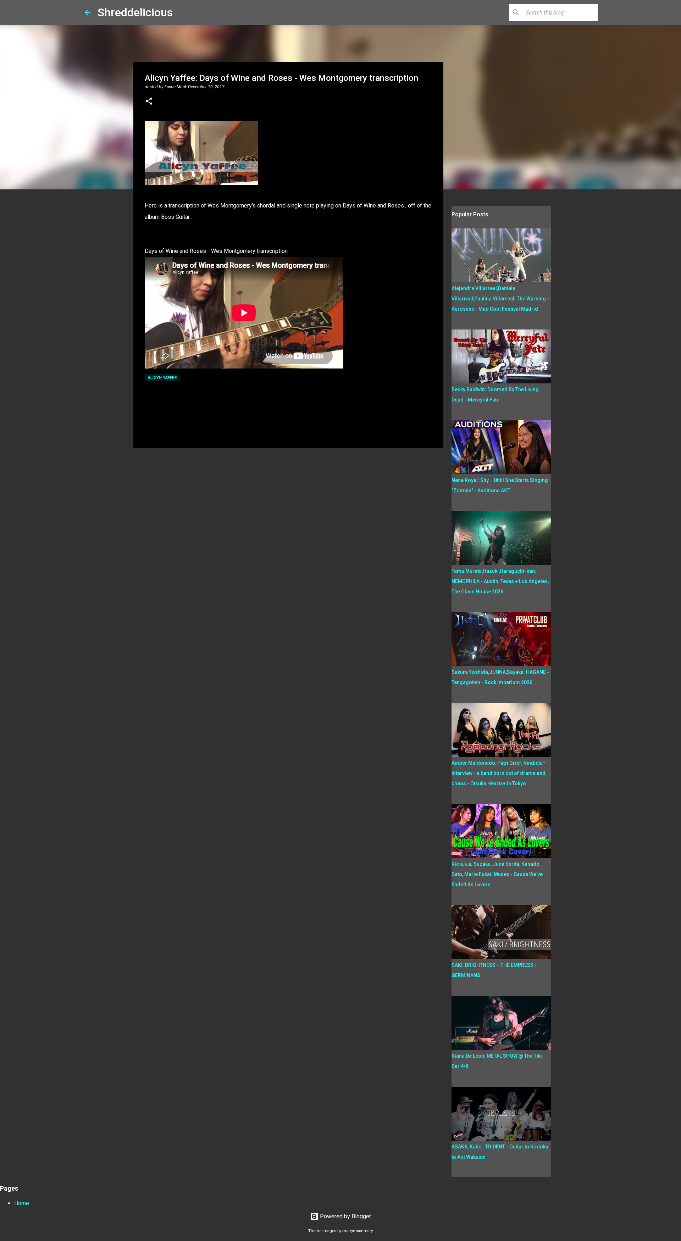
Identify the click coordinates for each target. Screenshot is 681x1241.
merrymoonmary (357, 1231)
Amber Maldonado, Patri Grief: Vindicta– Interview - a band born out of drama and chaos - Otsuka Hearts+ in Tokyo (499, 773)
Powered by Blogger (345, 1216)
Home (21, 1203)
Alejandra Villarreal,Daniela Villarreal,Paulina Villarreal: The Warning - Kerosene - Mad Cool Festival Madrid (500, 299)
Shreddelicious (135, 12)
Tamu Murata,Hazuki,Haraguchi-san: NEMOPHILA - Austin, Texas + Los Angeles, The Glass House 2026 (500, 581)
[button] (149, 102)
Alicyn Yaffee (162, 377)
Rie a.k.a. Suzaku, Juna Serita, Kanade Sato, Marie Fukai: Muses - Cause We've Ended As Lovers (497, 874)
